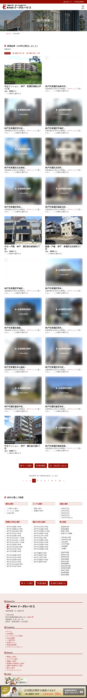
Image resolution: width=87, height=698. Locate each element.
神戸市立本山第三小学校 (15, 542)
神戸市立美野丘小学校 (42, 531)
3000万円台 (65, 508)
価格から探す (12, 661)
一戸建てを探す (12, 508)
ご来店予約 (11, 640)
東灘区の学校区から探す (15, 663)
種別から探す (12, 657)
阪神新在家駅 (66, 568)
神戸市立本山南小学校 (15, 547)
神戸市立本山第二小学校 (15, 540)
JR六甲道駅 (65, 544)
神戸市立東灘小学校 (14, 551)
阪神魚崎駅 (65, 559)
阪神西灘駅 (65, 572)
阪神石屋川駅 (66, 566)
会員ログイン (69, 1)
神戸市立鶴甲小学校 (41, 533)
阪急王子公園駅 (66, 533)
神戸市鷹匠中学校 (40, 553)
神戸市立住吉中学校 (14, 557)
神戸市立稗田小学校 (41, 544)
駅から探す (11, 668)
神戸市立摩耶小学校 (41, 540)
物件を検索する (59, 583)
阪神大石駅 (65, 570)
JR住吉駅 (64, 542)
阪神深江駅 (65, 555)
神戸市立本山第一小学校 (15, 538)
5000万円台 (65, 513)
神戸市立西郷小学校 (41, 549)
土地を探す (11, 513)
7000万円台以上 (67, 517)
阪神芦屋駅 (65, 552)
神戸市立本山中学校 (14, 562)
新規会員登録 (80, 1)
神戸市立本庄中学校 (14, 566)
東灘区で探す (39, 511)
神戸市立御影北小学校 (15, 529)
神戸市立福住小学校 (41, 542)
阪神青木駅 (65, 557)
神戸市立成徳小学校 (41, 529)
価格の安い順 (19, 53)
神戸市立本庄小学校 (14, 549)
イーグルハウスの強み (15, 636)
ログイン (70, 89)
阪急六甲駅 (65, 531)
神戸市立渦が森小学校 (15, 531)
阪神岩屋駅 (65, 575)
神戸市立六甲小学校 (41, 536)
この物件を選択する (14, 93)
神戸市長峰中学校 (40, 555)
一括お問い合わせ (59, 466)
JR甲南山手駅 (66, 537)
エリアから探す (12, 659)
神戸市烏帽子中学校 (41, 560)
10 (60, 481)
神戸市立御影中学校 (14, 555)
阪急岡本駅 (65, 527)
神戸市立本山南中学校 (15, 564)
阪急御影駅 (65, 529)
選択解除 (41, 466)
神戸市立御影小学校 (14, 527)
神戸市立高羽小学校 (41, 527)
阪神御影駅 (65, 563)
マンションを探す (13, 511)
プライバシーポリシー (15, 647)
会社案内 (10, 634)
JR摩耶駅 (64, 546)
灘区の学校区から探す (15, 665)
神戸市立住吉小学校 (14, 533)
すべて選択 (27, 466)
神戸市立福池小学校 (14, 544)
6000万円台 (65, 515)
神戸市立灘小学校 (40, 538)
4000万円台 (65, 511)
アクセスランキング (14, 670)
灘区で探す (38, 508)
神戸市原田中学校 (40, 562)
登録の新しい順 (34, 53)
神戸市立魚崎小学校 (14, 536)
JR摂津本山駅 (66, 539)
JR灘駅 (63, 548)
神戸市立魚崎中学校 (14, 560)
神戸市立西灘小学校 (41, 547)
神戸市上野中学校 (40, 557)
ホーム (8, 33)
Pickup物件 (11, 638)
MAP (29, 617)
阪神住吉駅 (65, 561)
